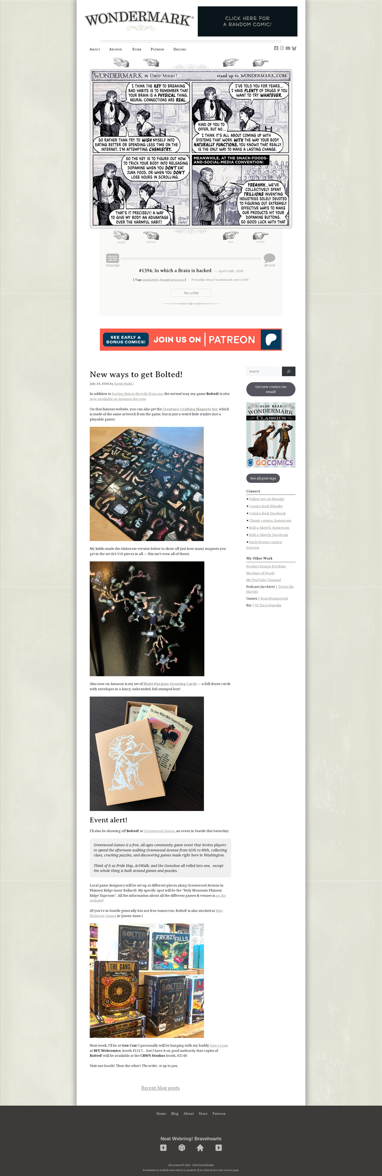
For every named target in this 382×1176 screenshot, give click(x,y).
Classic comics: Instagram (270, 520)
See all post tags (263, 478)
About (95, 49)
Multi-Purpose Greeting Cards (170, 683)
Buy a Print (191, 292)
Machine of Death (260, 573)
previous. (151, 68)
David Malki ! (124, 384)
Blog (174, 1114)
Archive (115, 49)
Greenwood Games (159, 831)
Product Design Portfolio (266, 566)
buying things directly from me (137, 393)
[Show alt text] (269, 260)
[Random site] (182, 1148)
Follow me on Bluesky (266, 499)
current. (260, 68)
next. (230, 68)
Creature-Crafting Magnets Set (190, 409)
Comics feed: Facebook (267, 513)
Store (203, 1114)
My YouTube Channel (263, 580)
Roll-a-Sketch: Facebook (268, 534)
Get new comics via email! (270, 389)
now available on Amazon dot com (118, 399)
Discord (179, 49)
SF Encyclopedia (268, 605)
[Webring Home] (200, 1148)
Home (161, 1114)
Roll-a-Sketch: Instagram (269, 527)
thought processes (172, 279)
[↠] (288, 371)
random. (121, 69)
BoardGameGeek (274, 598)
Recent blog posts (160, 1087)
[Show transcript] (113, 260)
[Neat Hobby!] (163, 1148)
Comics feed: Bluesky (266, 506)
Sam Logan (219, 1045)
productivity (151, 279)
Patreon (157, 49)
